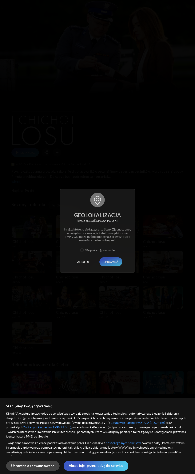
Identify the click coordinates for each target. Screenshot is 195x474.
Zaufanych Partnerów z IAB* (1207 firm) (138, 422)
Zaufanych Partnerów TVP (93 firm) (47, 427)
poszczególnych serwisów (123, 443)
